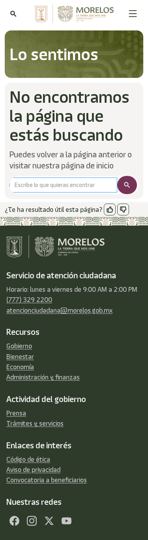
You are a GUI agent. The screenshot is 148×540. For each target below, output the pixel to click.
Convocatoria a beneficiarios (46, 480)
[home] (72, 14)
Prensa (16, 413)
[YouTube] (66, 521)
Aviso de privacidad (33, 469)
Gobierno (19, 346)
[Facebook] (14, 521)
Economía (20, 367)
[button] (133, 14)
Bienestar (20, 356)
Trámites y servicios (35, 423)
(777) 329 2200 (29, 299)
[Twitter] (49, 521)
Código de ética (28, 459)
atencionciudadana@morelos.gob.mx (59, 310)
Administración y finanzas (43, 377)
